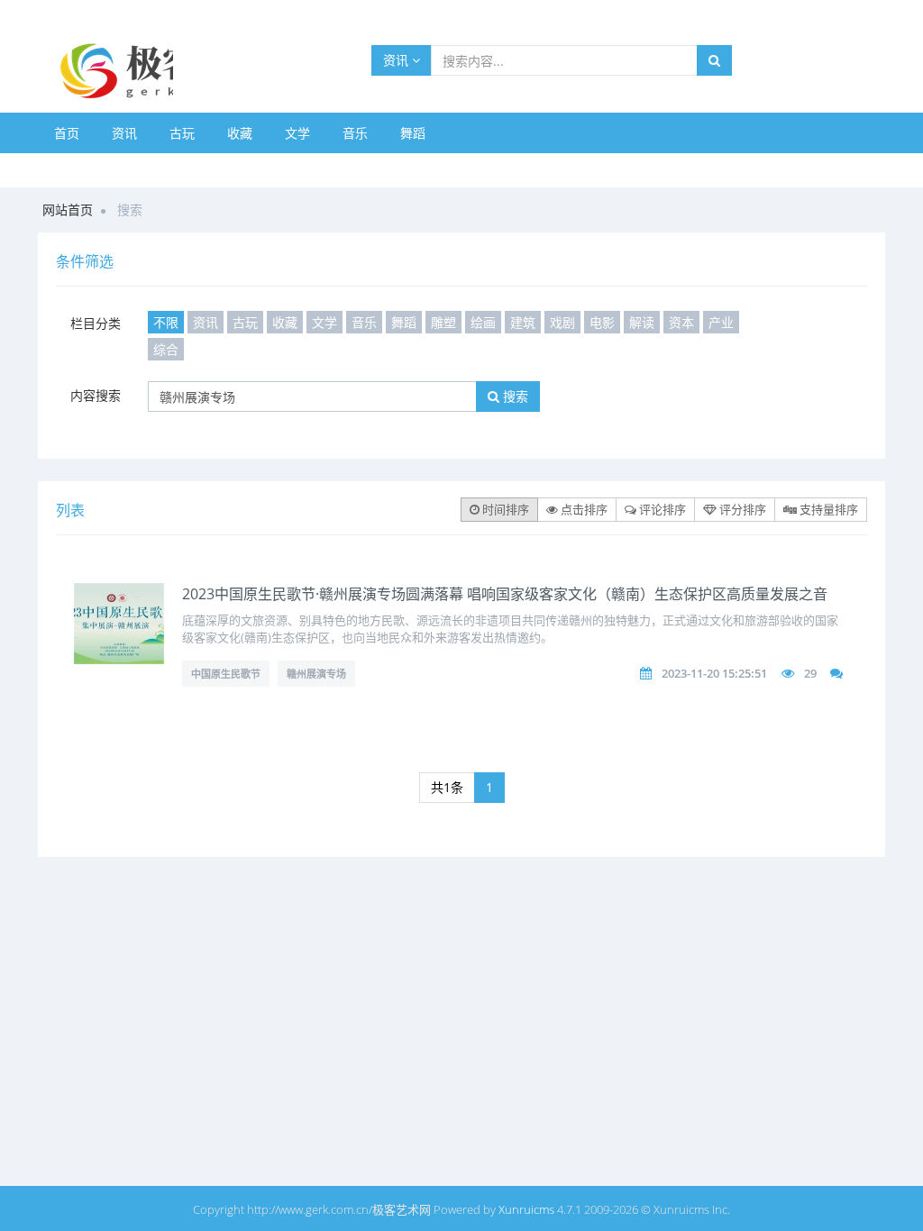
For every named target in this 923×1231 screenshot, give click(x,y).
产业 (721, 322)
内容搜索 (95, 395)
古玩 (182, 132)
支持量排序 (827, 509)
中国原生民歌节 (225, 673)
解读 (641, 322)
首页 (66, 132)
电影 (602, 322)
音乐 (355, 132)
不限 (165, 322)
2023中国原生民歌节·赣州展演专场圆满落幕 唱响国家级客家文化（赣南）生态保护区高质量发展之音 (504, 594)
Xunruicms (526, 1209)
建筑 (522, 322)
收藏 (239, 132)
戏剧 (562, 322)
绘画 (483, 322)
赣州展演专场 (316, 673)
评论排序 (661, 509)
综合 (165, 349)
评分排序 (741, 509)
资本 (681, 322)
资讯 (397, 59)
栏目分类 (95, 323)
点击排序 (583, 509)
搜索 (513, 396)
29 (810, 673)
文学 (297, 132)
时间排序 (504, 509)
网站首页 (67, 209)
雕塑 (443, 322)
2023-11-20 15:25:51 (714, 673)
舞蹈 (412, 132)
